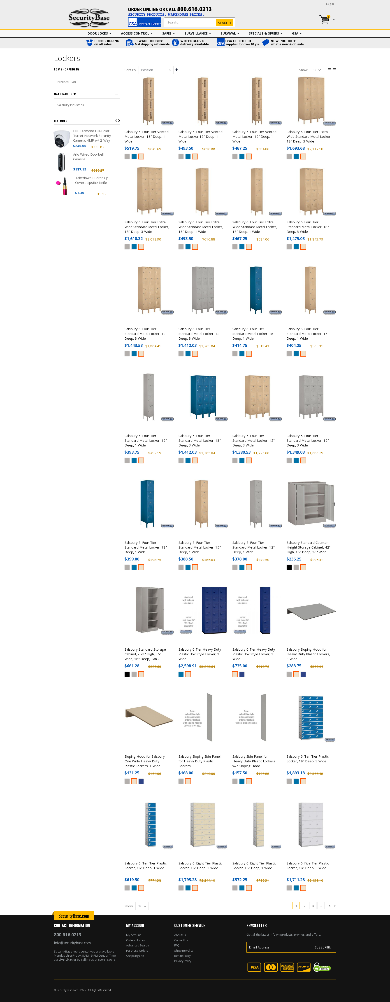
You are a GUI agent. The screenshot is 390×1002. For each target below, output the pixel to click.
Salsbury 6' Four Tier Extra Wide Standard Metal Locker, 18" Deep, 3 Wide (309, 136)
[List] (334, 70)
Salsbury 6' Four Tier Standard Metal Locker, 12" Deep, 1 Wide (146, 440)
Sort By (130, 70)
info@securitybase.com (72, 942)
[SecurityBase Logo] (89, 18)
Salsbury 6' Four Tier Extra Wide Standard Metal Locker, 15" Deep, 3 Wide (147, 227)
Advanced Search (137, 945)
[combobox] (198, 22)
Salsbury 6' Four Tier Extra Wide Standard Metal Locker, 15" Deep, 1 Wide (254, 227)
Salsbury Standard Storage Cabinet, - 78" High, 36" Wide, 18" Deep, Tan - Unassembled (145, 656)
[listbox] (149, 157)
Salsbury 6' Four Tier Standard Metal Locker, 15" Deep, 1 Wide (308, 334)
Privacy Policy (182, 961)
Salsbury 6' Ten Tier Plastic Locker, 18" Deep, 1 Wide (146, 865)
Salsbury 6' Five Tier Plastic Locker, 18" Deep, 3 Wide (308, 865)
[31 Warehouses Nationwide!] (147, 43)
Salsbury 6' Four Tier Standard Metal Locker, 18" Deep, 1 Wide (253, 334)
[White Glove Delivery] (192, 43)
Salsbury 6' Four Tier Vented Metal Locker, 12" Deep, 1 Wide (254, 136)
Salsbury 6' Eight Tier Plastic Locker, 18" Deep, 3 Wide (200, 865)
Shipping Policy (183, 950)
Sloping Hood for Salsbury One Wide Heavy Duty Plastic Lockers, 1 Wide (145, 761)
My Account (133, 935)
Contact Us (181, 940)
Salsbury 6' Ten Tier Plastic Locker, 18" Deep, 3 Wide (308, 758)
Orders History (135, 940)
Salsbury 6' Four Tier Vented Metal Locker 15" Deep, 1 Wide (201, 136)
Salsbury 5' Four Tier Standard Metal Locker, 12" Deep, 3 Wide (308, 440)
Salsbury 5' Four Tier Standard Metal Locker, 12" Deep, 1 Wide (253, 547)
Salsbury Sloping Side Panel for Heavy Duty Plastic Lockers (200, 761)
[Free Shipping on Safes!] (104, 43)
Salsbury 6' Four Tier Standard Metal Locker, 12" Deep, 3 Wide (146, 334)
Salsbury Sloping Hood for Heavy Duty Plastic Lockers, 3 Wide (308, 654)
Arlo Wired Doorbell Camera (88, 156)
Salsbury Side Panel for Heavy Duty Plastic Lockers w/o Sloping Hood (253, 761)
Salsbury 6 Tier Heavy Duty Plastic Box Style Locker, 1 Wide (253, 654)
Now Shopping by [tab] (66, 69)
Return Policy (182, 956)
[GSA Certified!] (237, 43)
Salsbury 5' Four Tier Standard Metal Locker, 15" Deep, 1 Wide (200, 547)
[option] (127, 156)
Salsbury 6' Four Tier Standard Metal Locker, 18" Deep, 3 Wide (308, 227)
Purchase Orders (137, 950)
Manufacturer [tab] (65, 94)
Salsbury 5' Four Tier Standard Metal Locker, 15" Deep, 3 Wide (253, 440)
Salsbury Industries (70, 105)
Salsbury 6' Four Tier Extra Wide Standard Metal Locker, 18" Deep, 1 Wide (201, 227)
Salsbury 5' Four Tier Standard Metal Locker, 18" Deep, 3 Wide (200, 440)
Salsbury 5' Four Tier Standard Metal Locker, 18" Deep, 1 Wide (146, 547)
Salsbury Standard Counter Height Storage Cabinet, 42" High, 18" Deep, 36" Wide (308, 547)
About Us (180, 935)
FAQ (176, 945)
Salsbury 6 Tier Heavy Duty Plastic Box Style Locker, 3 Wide (200, 654)
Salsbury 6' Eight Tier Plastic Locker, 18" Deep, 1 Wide (254, 865)
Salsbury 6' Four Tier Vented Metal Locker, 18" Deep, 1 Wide (147, 136)
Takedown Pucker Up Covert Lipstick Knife (91, 180)
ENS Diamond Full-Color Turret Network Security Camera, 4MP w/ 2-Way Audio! (92, 135)
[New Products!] (283, 43)
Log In (330, 4)
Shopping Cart (135, 956)
